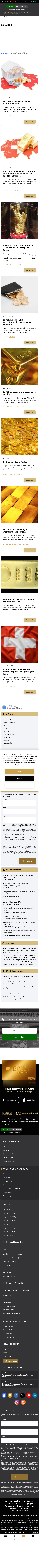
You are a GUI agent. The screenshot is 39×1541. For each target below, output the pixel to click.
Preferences (19, 785)
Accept (19, 771)
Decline (19, 778)
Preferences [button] (21, 764)
